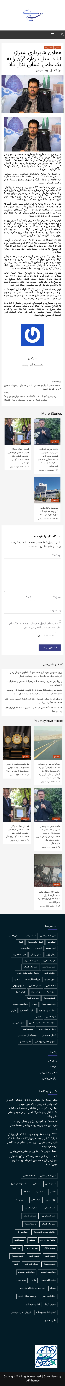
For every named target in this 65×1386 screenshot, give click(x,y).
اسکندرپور (51, 942)
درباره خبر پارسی (49, 1078)
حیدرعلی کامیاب (48, 967)
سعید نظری (50, 985)
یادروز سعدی (25, 1041)
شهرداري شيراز (49, 998)
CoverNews (51, 1377)
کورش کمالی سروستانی (27, 1035)
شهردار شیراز (21, 992)
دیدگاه (56, 555)
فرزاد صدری (50, 1016)
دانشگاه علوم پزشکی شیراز (28, 973)
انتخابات (38, 948)
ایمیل (57, 597)
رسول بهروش (49, 979)
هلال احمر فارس (18, 1023)
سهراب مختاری (35, 985)
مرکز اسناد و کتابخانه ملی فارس (42, 1023)
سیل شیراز (51, 992)
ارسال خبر (52, 1061)
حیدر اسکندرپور (49, 960)
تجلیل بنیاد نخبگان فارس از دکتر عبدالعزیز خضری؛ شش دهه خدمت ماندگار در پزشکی (18, 456)
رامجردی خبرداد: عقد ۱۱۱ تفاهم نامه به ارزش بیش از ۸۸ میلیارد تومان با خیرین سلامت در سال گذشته (30, 396)
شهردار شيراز (36, 992)
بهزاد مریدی (25, 948)
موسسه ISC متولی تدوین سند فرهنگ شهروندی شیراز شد (49, 511)
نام (28, 597)
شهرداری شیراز (33, 998)
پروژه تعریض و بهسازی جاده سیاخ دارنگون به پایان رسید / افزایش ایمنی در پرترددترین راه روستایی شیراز (34, 674)
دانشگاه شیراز (49, 973)
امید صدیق (50, 948)
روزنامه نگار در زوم (32, 979)
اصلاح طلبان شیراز (35, 942)
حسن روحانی (36, 954)
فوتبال (38, 1016)
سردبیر (39, 71)
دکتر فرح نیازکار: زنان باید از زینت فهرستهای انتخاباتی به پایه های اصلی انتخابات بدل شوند (33, 1126)
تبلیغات (53, 1067)
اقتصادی (57, 756)
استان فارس (14, 936)
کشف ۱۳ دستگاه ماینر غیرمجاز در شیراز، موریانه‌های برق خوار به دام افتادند (33, 709)
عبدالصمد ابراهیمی (20, 1004)
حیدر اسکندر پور (31, 960)
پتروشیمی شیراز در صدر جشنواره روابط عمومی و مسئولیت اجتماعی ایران (34, 683)
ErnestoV (52, 1121)
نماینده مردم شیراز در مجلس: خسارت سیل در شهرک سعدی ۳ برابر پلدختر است (32, 385)
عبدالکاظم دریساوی (47, 1010)
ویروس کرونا (28, 1029)
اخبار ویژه (48, 47)
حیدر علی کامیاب (30, 967)
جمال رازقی (50, 954)
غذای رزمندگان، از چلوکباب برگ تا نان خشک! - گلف (33, 1100)
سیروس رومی (18, 985)
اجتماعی (57, 47)
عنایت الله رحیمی (27, 1010)
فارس (13, 1010)
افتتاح (20, 942)
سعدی (17, 979)
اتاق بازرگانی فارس (47, 936)
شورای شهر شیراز (48, 1004)
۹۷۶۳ (54, 1134)
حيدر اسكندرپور (19, 954)
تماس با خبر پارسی (48, 1073)
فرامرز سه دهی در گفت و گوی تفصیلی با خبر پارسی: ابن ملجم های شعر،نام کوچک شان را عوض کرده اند (33, 1161)
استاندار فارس (30, 936)
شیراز (34, 1004)
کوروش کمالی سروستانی (45, 1041)
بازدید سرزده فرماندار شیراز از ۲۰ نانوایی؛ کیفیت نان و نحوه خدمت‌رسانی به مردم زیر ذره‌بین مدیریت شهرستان (48, 457)
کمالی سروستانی (48, 1035)
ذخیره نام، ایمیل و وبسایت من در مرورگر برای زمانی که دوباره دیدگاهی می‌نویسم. (35, 626)
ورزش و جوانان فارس (46, 1029)
